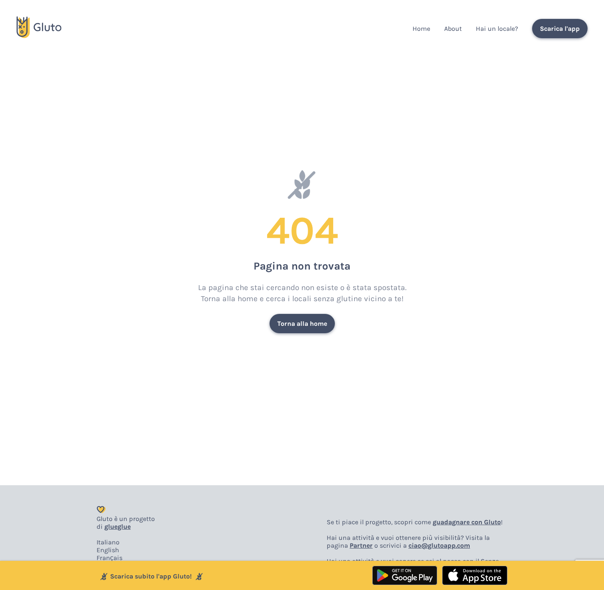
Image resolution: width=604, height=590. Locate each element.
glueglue (117, 526)
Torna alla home (302, 323)
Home (421, 28)
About (453, 28)
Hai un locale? (497, 28)
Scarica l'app (560, 28)
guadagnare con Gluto (467, 522)
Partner (361, 545)
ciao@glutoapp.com (439, 545)
